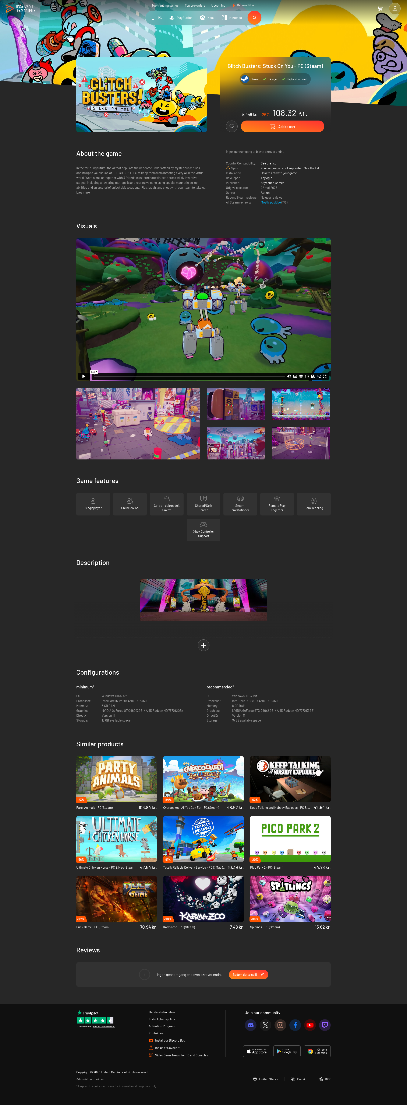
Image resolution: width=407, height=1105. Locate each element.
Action (265, 192)
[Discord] (250, 1025)
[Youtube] (310, 1025)
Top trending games (165, 5)
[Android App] (287, 1051)
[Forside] (20, 9)
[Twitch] (325, 1025)
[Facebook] (295, 1025)
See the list (268, 163)
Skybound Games (272, 183)
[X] (265, 1025)
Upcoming (218, 5)
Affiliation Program (161, 1026)
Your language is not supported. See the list (290, 168)
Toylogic (266, 178)
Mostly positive (271, 202)
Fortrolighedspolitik (162, 1019)
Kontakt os (156, 1033)
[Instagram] (280, 1025)
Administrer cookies (90, 1079)
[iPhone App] (256, 1051)
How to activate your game (279, 173)
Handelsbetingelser (162, 1012)
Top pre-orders (195, 5)
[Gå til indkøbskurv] (380, 8)
